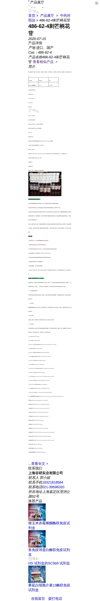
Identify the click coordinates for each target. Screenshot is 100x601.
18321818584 (52, 482)
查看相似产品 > (45, 62)
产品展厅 (47, 15)
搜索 (43, 7)
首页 (31, 15)
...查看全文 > (38, 464)
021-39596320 (53, 487)
